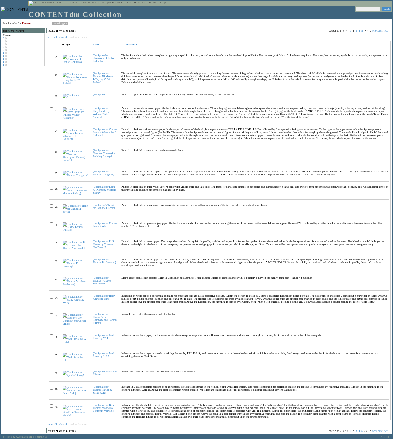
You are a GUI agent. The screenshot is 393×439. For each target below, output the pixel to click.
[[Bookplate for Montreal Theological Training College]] (75, 160)
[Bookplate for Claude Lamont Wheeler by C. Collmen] (105, 132)
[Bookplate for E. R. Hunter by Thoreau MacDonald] (104, 244)
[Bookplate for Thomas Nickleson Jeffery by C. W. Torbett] (103, 78)
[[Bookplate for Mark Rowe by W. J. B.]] (75, 341)
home (60, 2)
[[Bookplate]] (71, 95)
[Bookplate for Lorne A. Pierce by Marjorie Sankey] (104, 189)
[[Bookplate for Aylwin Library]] (75, 375)
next (386, 30)
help (163, 2)
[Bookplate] (99, 94)
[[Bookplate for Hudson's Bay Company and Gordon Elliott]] (75, 323)
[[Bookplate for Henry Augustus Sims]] (75, 302)
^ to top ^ (385, 436)
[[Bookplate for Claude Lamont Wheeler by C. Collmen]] (75, 138)
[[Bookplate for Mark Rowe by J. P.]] (75, 360)
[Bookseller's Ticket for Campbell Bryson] (104, 206)
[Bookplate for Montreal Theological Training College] (104, 153)
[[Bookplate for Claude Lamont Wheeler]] (75, 229)
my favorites (136, 2)
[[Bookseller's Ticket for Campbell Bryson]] (75, 211)
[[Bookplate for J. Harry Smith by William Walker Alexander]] (75, 117)
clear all (63, 37)
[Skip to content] (42, 2)
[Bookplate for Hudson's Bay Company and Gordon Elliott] (105, 318)
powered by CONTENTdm (18, 436)
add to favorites (78, 37)
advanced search (92, 2)
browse (73, 2)
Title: (96, 44)
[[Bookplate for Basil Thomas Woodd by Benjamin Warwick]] (75, 415)
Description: (131, 44)
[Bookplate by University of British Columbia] (104, 58)
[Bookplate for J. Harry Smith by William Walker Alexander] (102, 112)
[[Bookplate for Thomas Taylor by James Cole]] (75, 393)
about (152, 2)
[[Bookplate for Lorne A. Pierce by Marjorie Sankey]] (75, 193)
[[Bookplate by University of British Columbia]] (75, 61)
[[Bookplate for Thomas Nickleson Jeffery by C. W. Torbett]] (75, 83)
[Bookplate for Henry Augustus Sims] (104, 297)
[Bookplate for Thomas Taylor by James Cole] (102, 389)
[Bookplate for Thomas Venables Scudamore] (102, 280)
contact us (42, 436)
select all (52, 37)
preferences (115, 2)
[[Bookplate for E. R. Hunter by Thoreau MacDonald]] (75, 248)
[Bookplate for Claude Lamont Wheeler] (105, 225)
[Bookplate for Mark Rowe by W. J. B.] (104, 337)
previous (377, 30)
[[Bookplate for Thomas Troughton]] (75, 175)
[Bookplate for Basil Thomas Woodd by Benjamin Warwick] (104, 407)
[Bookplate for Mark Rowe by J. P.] (104, 355)
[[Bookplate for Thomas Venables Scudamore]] (75, 284)
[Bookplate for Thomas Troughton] (103, 173)
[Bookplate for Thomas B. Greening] (104, 261)
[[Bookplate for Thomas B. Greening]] (75, 266)
